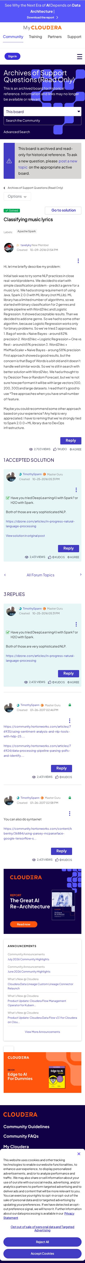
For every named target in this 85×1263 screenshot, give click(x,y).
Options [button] (15, 196)
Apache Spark (26, 231)
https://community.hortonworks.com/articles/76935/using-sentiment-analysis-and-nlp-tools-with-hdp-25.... (37, 731)
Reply (71, 440)
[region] (42, 1205)
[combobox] (42, 120)
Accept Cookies (42, 1253)
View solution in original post (25, 535)
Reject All (42, 1242)
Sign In (12, 56)
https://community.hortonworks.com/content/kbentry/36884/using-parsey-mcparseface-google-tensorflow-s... (38, 833)
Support (74, 36)
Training (35, 36)
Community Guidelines (26, 1126)
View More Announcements (42, 1032)
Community (13, 36)
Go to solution (63, 210)
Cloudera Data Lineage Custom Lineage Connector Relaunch (40, 986)
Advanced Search (17, 132)
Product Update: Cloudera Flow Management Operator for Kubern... (37, 1003)
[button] (78, 259)
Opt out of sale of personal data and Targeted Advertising (43, 1228)
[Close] (79, 1154)
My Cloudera (16, 1146)
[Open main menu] (80, 56)
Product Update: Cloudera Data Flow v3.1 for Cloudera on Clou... (42, 1020)
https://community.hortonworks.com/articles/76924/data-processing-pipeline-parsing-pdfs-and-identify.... (37, 750)
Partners (55, 36)
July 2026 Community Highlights (28, 959)
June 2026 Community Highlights (29, 971)
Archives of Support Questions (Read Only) (35, 187)
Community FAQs (21, 1136)
